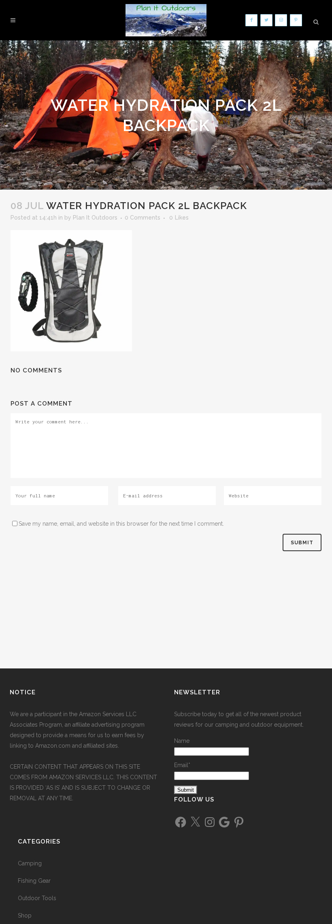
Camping (30, 863)
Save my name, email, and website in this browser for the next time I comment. (121, 523)
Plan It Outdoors (95, 217)
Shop (25, 915)
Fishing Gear (34, 880)
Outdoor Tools (37, 898)
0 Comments (142, 217)
